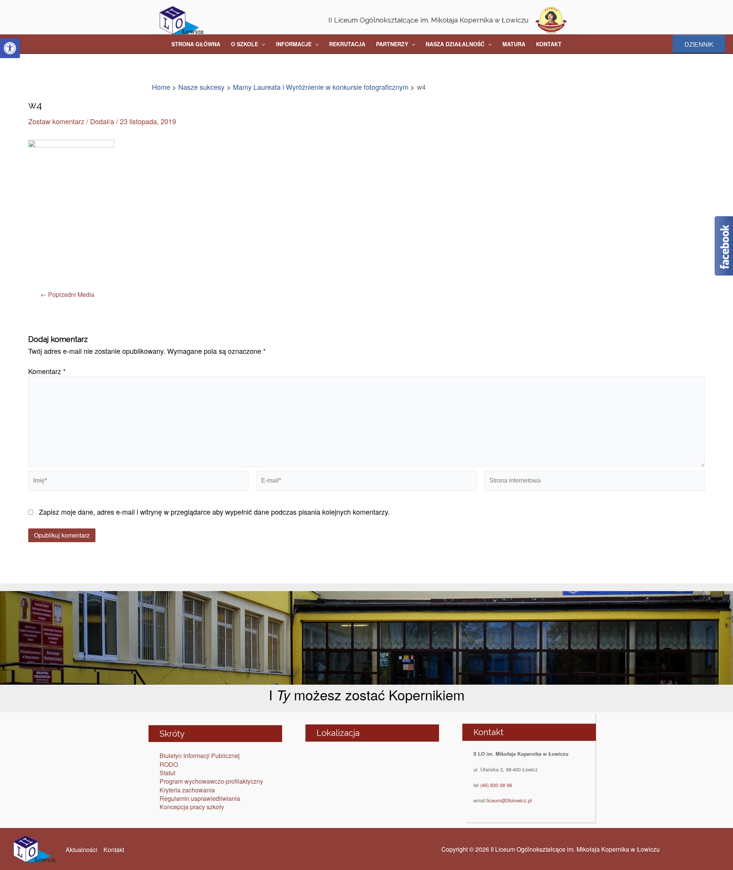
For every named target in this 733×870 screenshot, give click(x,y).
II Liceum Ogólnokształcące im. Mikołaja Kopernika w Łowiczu (428, 20)
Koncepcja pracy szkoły (192, 806)
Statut (167, 772)
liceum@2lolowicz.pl (509, 800)
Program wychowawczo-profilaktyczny (211, 781)
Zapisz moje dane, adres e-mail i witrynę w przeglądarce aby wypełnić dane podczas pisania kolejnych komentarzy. (214, 512)
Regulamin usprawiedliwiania (200, 798)
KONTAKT (549, 44)
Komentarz (47, 371)
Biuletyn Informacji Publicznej (200, 755)
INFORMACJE (294, 44)
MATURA (513, 44)
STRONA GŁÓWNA (195, 44)
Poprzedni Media (67, 295)
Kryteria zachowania (187, 790)
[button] (10, 48)
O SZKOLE (244, 44)
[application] (261, 43)
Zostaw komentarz (56, 121)
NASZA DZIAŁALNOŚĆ (455, 44)
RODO (169, 764)
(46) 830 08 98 (496, 785)
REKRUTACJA (347, 44)
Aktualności (81, 849)
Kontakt (113, 849)
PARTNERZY (392, 44)
